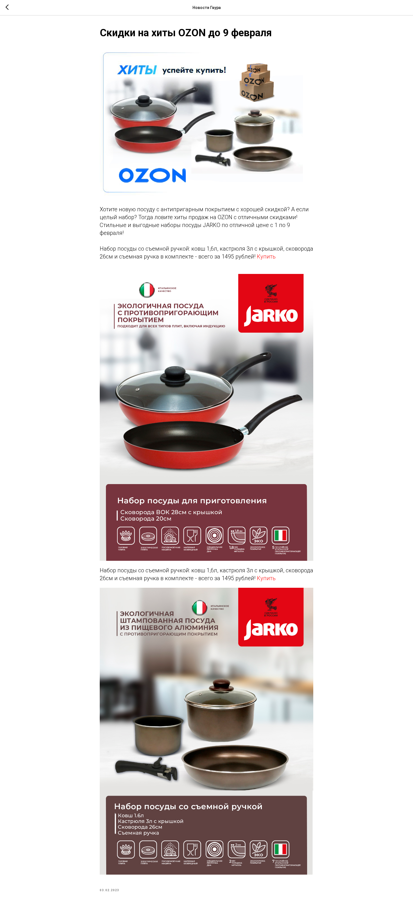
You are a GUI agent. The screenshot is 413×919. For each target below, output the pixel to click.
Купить (266, 256)
